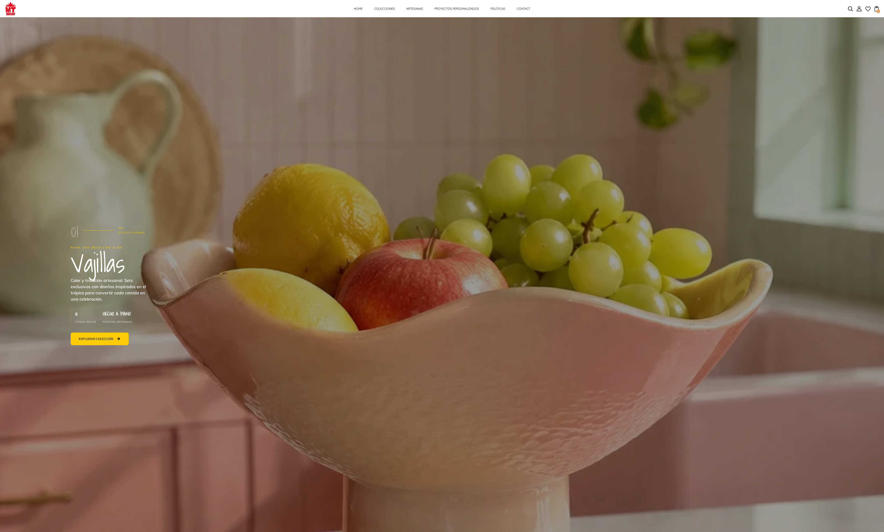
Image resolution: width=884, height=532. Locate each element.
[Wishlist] (868, 10)
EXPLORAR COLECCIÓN (96, 339)
